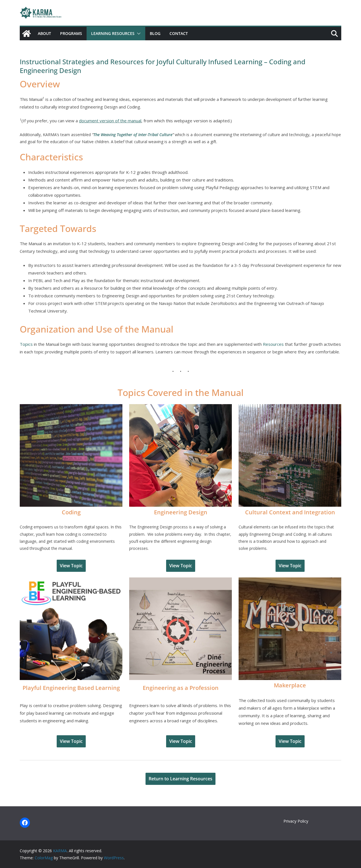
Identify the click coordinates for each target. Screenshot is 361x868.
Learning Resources (113, 33)
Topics (26, 344)
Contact (179, 33)
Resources (273, 344)
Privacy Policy (295, 821)
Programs (71, 33)
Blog (155, 33)
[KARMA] (26, 33)
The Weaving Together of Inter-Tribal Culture (132, 134)
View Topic (71, 566)
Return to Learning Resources (180, 779)
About (44, 33)
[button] (138, 33)
